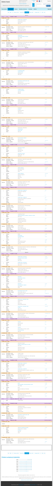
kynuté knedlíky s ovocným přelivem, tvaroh (25, 384)
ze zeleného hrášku (21, 70)
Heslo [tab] (34, 1)
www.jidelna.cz (21, 484)
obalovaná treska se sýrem (22, 257)
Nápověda (49, 1)
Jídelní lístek (5, 2)
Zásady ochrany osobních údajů (26, 479)
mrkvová (19, 321)
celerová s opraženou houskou (23, 427)
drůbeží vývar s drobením (22, 19)
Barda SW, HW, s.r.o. (33, 484)
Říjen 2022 (31, 12)
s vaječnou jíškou (21, 89)
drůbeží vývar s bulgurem (22, 190)
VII (25, 461)
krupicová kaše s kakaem (22, 137)
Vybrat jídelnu (4, 9)
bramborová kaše (21, 330)
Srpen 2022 (22, 12)
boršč (19, 383)
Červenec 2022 (16, 12)
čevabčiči (19, 109)
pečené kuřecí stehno (21, 277)
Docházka (30, 9)
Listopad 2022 (37, 12)
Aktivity (35, 9)
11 (47, 42)
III (20, 461)
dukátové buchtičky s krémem (23, 36)
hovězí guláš (20, 235)
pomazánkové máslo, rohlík (22, 290)
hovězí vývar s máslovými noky (23, 299)
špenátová (19, 276)
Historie (16, 9)
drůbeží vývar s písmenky (22, 256)
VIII (26, 461)
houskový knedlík (21, 236)
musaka (19, 307)
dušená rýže (20, 130)
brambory (19, 430)
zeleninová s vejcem (21, 147)
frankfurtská (20, 35)
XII (31, 459)
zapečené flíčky (20, 71)
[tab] (37, 1)
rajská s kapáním (21, 167)
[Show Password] (45, 6)
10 (48, 26)
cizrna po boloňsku (21, 90)
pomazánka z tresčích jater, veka (23, 80)
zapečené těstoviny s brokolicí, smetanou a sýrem (26, 215)
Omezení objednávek (22, 3)
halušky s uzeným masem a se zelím (24, 344)
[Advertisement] (26, 447)
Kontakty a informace (23, 9)
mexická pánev (20, 129)
